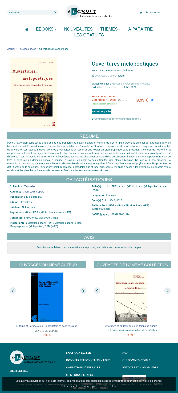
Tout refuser (111, 386)
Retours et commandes (140, 367)
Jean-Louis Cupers (105, 75)
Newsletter (19, 371)
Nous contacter (78, 352)
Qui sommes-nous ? (136, 360)
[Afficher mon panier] (141, 12)
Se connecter (152, 12)
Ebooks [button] (45, 29)
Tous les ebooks (27, 49)
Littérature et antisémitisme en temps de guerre (131, 326)
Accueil (11, 49)
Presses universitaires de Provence (131, 83)
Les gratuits (89, 35)
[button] (33, 92)
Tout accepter (89, 386)
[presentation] (13, 290)
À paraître (140, 29)
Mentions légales (79, 375)
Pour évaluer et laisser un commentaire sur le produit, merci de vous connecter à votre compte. (89, 247)
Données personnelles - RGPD (88, 360)
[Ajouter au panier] (101, 111)
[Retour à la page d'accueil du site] (88, 12)
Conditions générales (83, 367)
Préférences (67, 386)
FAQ (125, 352)
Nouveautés (78, 29)
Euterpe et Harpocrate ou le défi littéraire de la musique (46, 326)
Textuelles (110, 87)
